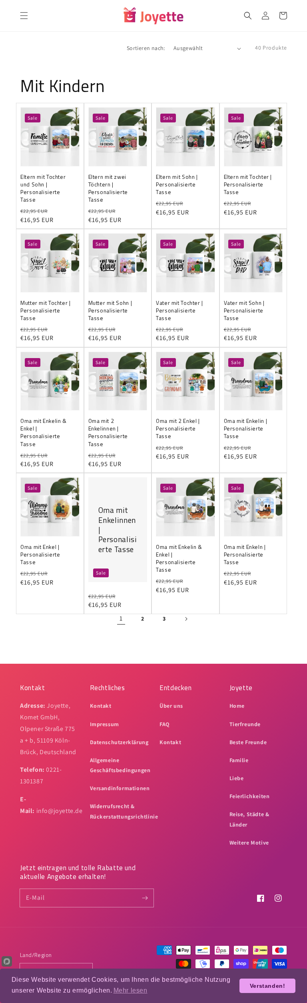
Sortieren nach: (146, 48)
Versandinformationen (120, 788)
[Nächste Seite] (186, 619)
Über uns (171, 705)
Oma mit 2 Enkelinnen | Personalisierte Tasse (108, 432)
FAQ (164, 724)
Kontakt (101, 705)
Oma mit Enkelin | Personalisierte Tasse (245, 428)
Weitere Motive (249, 842)
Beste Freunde (248, 742)
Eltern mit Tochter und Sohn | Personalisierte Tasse (43, 188)
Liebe (236, 778)
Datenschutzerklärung (119, 742)
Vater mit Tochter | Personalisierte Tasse (179, 310)
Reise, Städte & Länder (249, 819)
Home (237, 705)
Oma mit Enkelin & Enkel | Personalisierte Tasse (43, 432)
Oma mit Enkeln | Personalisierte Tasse (245, 554)
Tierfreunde (245, 724)
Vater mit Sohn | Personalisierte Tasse (244, 310)
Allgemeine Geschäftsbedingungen (120, 765)
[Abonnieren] (145, 898)
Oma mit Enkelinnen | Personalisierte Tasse (117, 529)
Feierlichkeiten (249, 796)
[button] (24, 15)
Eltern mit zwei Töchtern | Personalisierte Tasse (108, 188)
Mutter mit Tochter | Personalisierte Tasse (45, 310)
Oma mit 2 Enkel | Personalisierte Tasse (178, 428)
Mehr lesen (131, 990)
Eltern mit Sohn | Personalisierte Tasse (177, 184)
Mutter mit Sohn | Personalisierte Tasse (110, 310)
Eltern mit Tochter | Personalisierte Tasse (248, 184)
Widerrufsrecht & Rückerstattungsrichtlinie (124, 811)
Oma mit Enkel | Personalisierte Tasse (40, 554)
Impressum (104, 724)
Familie (239, 760)
